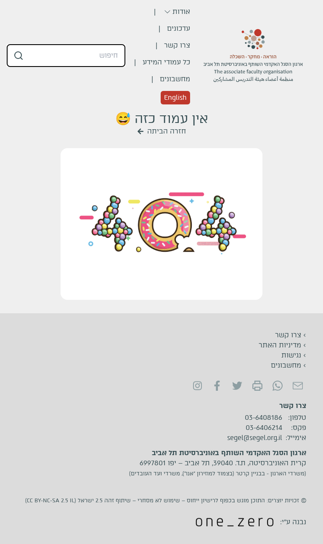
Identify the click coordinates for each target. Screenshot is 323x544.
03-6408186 (263, 417)
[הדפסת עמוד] (257, 385)
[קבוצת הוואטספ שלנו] (277, 385)
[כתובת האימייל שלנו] (297, 385)
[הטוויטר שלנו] (237, 385)
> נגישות (293, 355)
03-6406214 (264, 427)
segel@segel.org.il (254, 438)
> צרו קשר (290, 335)
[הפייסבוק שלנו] (217, 385)
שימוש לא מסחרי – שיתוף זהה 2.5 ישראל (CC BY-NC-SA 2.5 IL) (102, 500)
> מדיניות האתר (282, 345)
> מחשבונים (288, 365)
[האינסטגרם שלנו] (196, 385)
